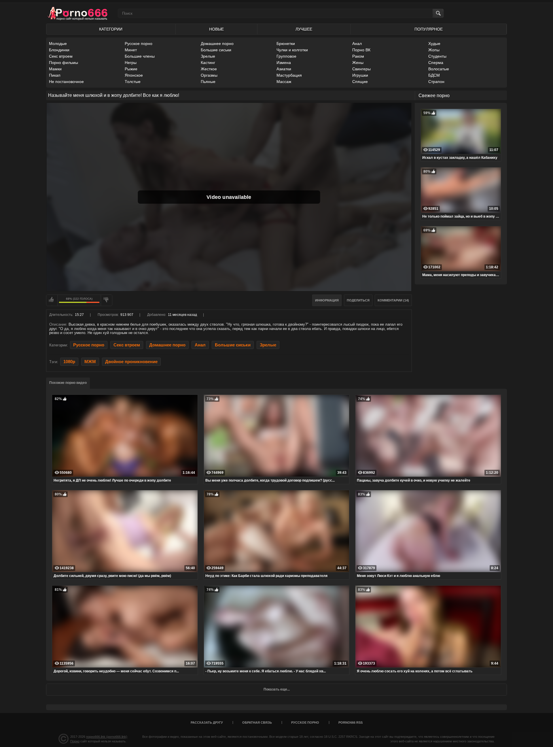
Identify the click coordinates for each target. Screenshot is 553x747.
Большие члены (140, 56)
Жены (357, 62)
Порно (74, 741)
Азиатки (283, 69)
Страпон (436, 81)
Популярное (428, 29)
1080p (69, 361)
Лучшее (304, 29)
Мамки (55, 69)
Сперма (435, 62)
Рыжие (131, 69)
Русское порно (138, 43)
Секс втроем (61, 56)
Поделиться (358, 300)
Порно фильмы (63, 62)
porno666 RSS (350, 722)
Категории (110, 29)
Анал (357, 43)
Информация (327, 300)
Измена (283, 62)
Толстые (133, 81)
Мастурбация (289, 75)
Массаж (283, 81)
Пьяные (208, 81)
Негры (131, 62)
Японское (134, 75)
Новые (216, 29)
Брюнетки (285, 43)
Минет (131, 50)
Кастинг (208, 62)
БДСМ (434, 75)
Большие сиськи (216, 50)
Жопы (434, 50)
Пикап (54, 75)
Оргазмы (209, 75)
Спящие (360, 81)
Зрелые (208, 56)
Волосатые (438, 69)
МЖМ (90, 361)
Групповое (286, 56)
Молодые (58, 43)
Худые (434, 43)
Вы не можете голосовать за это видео (52, 300)
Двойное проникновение (131, 361)
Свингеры (361, 69)
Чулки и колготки (292, 50)
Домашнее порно (217, 43)
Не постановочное (66, 81)
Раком (358, 56)
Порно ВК (361, 50)
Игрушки (360, 75)
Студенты (437, 56)
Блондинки (59, 50)
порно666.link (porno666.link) (106, 736)
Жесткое (209, 69)
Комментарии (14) (393, 300)
